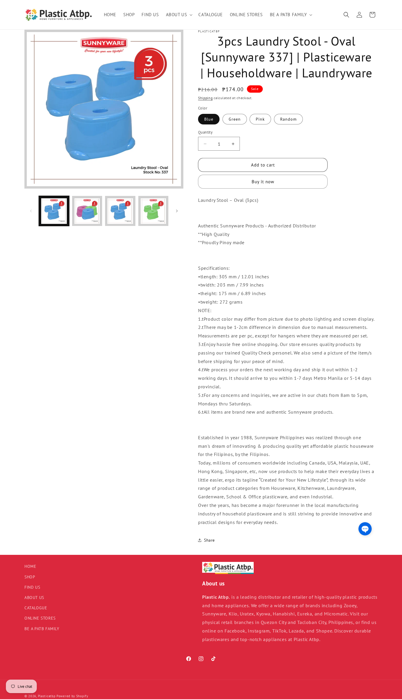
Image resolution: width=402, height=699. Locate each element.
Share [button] (209, 540)
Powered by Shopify (72, 696)
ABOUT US (34, 597)
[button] (178, 14)
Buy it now (263, 181)
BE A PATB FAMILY (41, 628)
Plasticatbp (47, 696)
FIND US (32, 587)
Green (235, 119)
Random (288, 119)
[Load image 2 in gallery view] (87, 211)
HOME (30, 566)
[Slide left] (30, 210)
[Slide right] (176, 210)
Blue (208, 119)
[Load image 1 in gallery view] (54, 211)
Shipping (205, 98)
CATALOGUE (35, 607)
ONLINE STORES (40, 618)
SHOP (29, 577)
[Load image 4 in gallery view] (153, 211)
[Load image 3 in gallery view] (120, 211)
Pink (260, 119)
